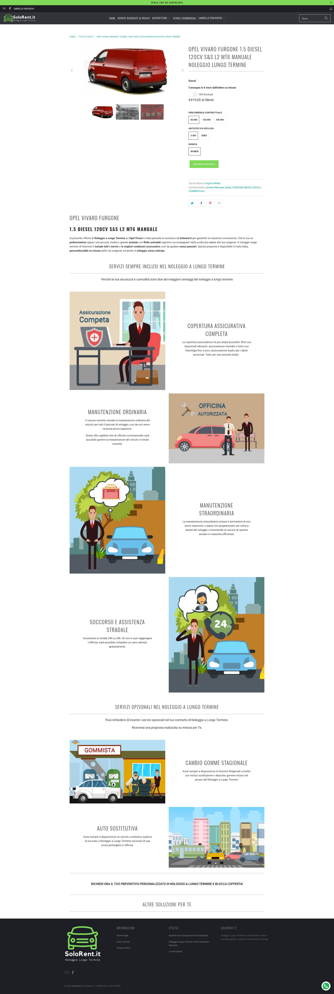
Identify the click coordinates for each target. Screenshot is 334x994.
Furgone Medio (212, 183)
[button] (161, 18)
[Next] (182, 70)
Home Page (122, 935)
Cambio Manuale (215, 187)
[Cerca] (326, 18)
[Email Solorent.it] (4, 8)
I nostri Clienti (175, 951)
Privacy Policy (123, 948)
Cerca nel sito (123, 941)
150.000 (220, 119)
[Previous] (72, 70)
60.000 (193, 119)
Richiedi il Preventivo (204, 164)
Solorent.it (77, 986)
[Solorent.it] (19, 18)
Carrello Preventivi (24, 8)
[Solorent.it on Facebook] (9, 8)
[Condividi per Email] (219, 203)
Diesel (228, 187)
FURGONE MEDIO (241, 187)
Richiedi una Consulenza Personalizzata (188, 935)
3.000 (193, 135)
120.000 (206, 119)
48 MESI (194, 151)
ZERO (204, 135)
